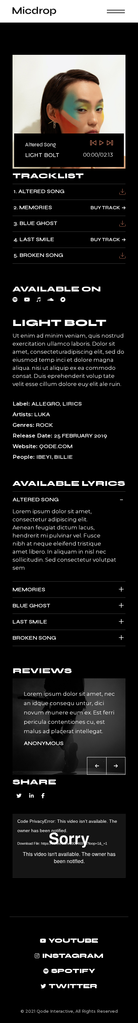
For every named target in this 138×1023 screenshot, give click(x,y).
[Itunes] (42, 299)
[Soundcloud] (53, 299)
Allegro (45, 404)
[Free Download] (122, 192)
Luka (42, 414)
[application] (69, 846)
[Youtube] (30, 299)
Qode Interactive (55, 1011)
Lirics (72, 404)
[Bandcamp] (66, 299)
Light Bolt (42, 155)
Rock (44, 425)
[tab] (69, 499)
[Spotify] (18, 299)
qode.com (56, 446)
